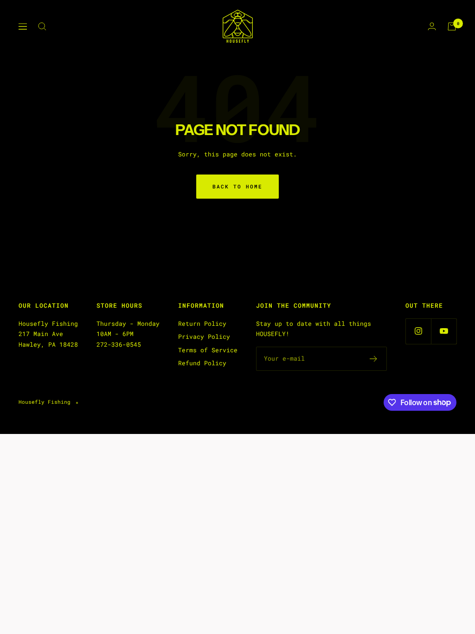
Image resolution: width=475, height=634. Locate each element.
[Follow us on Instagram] (418, 331)
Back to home (237, 186)
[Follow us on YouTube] (443, 331)
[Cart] (451, 26)
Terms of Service (208, 350)
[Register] (374, 359)
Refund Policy (202, 363)
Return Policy (202, 323)
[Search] (42, 26)
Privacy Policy (204, 336)
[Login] (432, 26)
